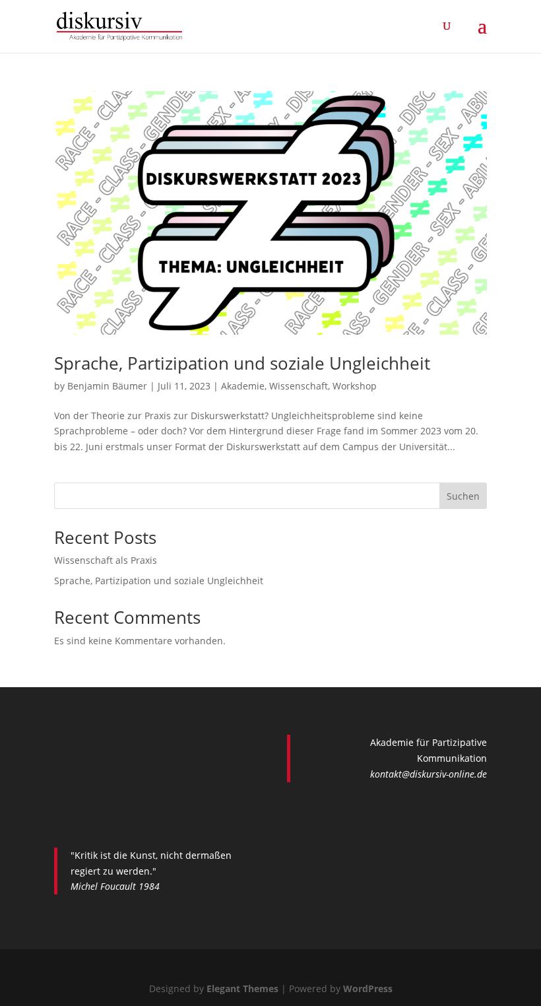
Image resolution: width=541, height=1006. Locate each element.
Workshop (355, 386)
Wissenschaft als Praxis (105, 560)
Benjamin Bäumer (107, 386)
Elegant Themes (242, 988)
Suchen (463, 496)
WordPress (368, 988)
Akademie (243, 386)
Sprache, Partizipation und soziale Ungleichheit (242, 363)
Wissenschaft (298, 386)
